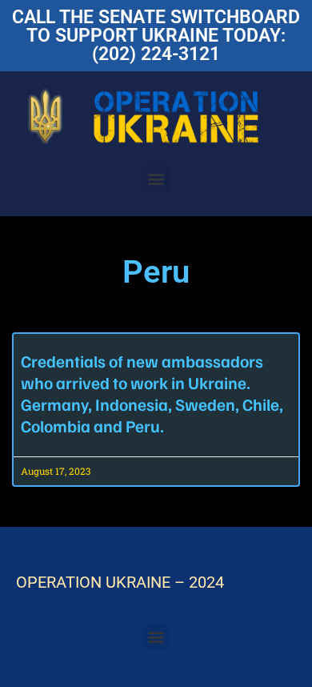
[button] (156, 179)
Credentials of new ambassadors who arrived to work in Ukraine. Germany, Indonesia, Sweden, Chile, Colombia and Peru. (152, 393)
